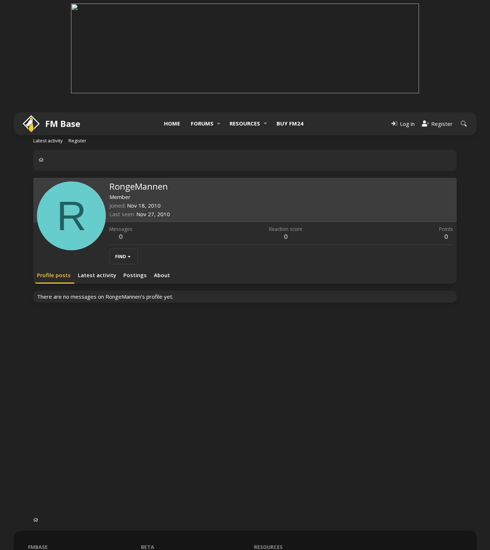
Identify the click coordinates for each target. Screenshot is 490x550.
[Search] (463, 123)
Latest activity (48, 140)
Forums (202, 123)
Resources (245, 123)
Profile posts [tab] (54, 275)
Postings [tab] (135, 275)
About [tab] (162, 275)
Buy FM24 (290, 123)
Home (172, 123)
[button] (218, 123)
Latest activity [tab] (97, 275)
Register (77, 140)
